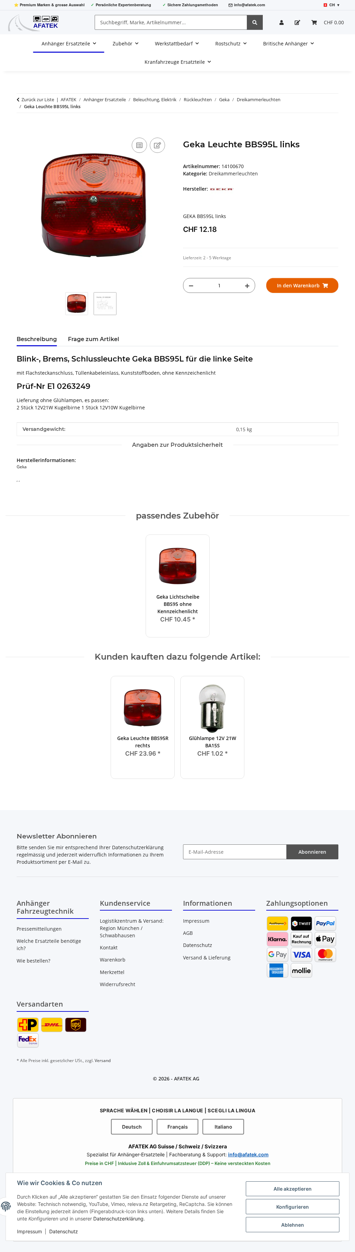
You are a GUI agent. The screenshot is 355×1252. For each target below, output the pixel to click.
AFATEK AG (186, 1078)
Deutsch (132, 1127)
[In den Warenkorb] (22, 128)
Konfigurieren (292, 1207)
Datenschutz (63, 1231)
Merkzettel (112, 972)
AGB (188, 933)
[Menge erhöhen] (247, 285)
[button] (281, 22)
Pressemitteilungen (39, 928)
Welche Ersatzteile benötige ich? (49, 944)
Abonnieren (312, 852)
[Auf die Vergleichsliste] (139, 145)
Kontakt (109, 947)
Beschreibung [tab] (37, 339)
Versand (103, 1060)
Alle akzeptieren (293, 1189)
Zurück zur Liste (37, 99)
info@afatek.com (249, 4)
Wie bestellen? (33, 960)
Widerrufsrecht (117, 984)
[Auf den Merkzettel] (157, 145)
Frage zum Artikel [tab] (93, 339)
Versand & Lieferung (207, 957)
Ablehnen (292, 1225)
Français (177, 1127)
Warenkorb (112, 959)
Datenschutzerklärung (118, 1218)
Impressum (29, 1231)
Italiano (223, 1127)
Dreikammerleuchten (233, 173)
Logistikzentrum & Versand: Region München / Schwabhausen (132, 928)
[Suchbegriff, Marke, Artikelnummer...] (255, 22)
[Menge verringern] (191, 285)
